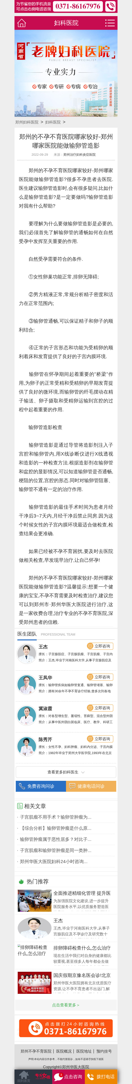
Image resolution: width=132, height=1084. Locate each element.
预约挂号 (104, 1051)
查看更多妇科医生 (62, 772)
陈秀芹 (45, 739)
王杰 (43, 646)
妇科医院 (53, 122)
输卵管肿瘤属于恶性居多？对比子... (55, 839)
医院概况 (64, 1051)
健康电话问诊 (91, 786)
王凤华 (45, 677)
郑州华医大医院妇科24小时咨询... (54, 861)
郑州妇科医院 (26, 122)
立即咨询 (102, 646)
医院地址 (84, 1051)
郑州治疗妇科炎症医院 (79, 154)
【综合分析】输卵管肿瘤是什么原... (55, 828)
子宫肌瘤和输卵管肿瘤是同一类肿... (55, 850)
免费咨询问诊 (40, 786)
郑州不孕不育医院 (36, 1051)
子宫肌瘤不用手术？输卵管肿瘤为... (55, 817)
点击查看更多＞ (66, 1005)
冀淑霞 (45, 708)
